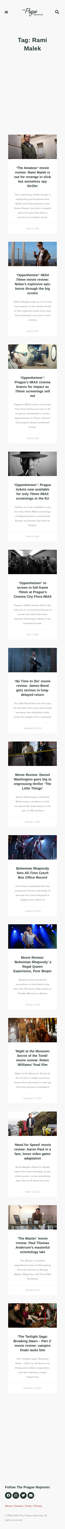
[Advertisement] (32, 93)
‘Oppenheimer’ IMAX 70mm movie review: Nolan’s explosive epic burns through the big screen (32, 284)
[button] (6, 12)
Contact (18, 1506)
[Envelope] (31, 1495)
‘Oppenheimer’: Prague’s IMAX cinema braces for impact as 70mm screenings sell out (32, 387)
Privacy (38, 1506)
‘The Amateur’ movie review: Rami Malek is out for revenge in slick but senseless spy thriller (32, 177)
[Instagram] (15, 1495)
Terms (28, 1506)
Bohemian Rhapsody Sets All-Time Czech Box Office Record (32, 873)
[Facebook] (8, 1495)
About (8, 1506)
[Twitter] (23, 1495)
